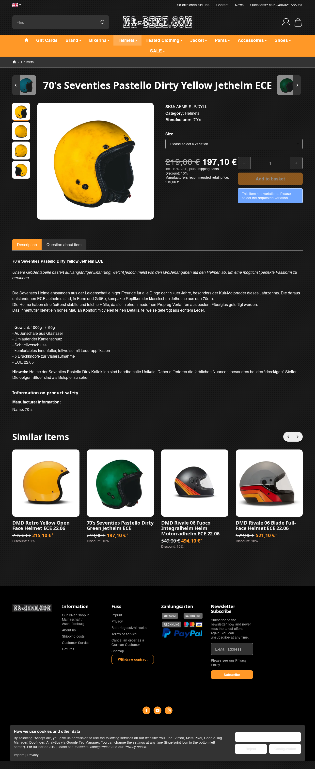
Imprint (19, 754)
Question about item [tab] (64, 244)
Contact (222, 4)
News (239, 4)
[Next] (298, 437)
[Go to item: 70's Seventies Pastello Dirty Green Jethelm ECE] (288, 85)
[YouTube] (157, 710)
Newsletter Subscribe (223, 609)
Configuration (285, 748)
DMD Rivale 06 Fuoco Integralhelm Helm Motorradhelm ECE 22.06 (190, 528)
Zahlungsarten (177, 606)
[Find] (102, 22)
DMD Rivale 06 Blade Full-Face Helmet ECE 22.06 (266, 525)
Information (75, 606)
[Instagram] (169, 710)
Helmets (192, 113)
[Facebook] (146, 710)
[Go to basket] (298, 22)
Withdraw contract (133, 659)
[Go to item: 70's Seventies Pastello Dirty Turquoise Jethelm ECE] (27, 85)
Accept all (268, 737)
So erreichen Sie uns (193, 4)
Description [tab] (27, 244)
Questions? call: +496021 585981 (276, 4)
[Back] (288, 437)
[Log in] (286, 22)
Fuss (116, 606)
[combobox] (234, 144)
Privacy (33, 754)
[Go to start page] (157, 22)
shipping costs (208, 168)
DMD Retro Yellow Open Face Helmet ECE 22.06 (41, 525)
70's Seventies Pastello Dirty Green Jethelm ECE (120, 525)
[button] (21, 111)
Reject (251, 748)
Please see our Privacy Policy (229, 662)
